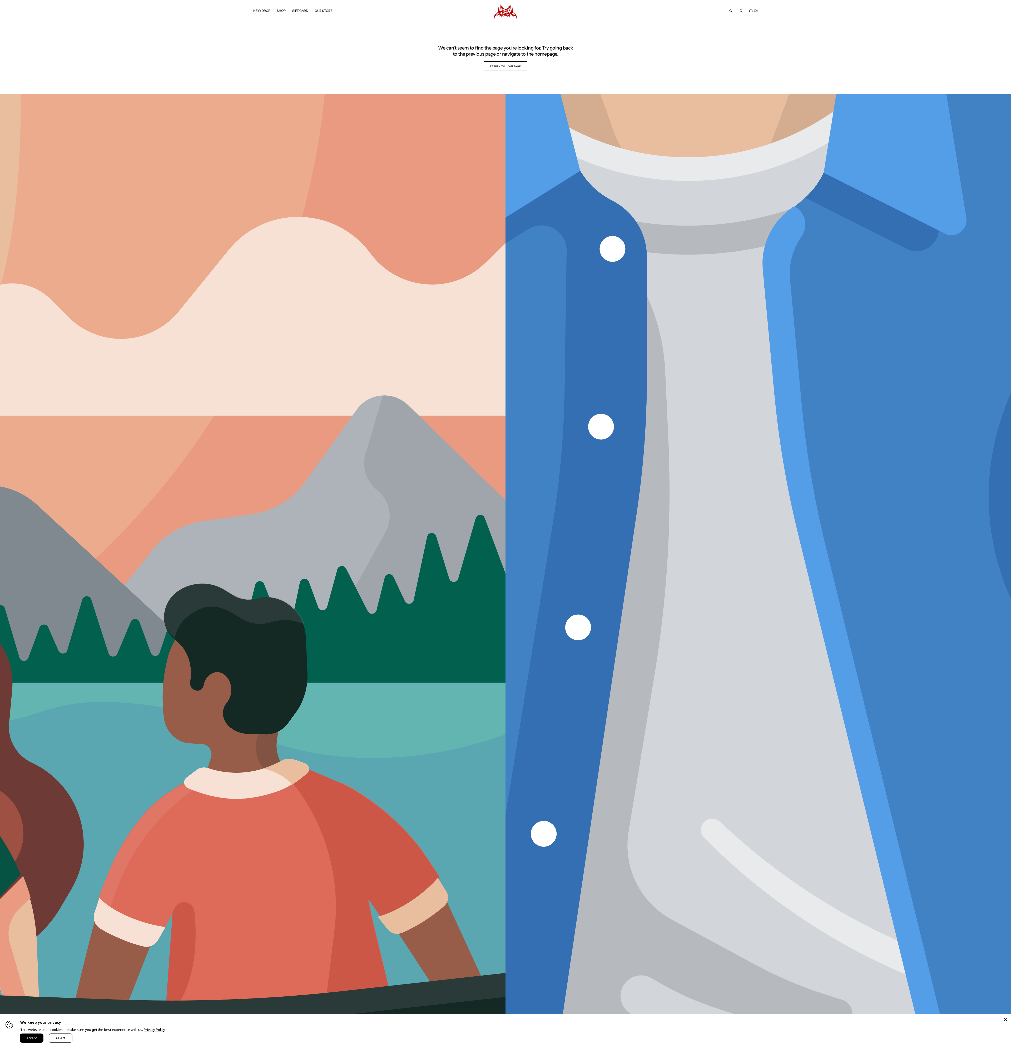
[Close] (1005, 1019)
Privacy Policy (154, 1029)
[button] (731, 10)
